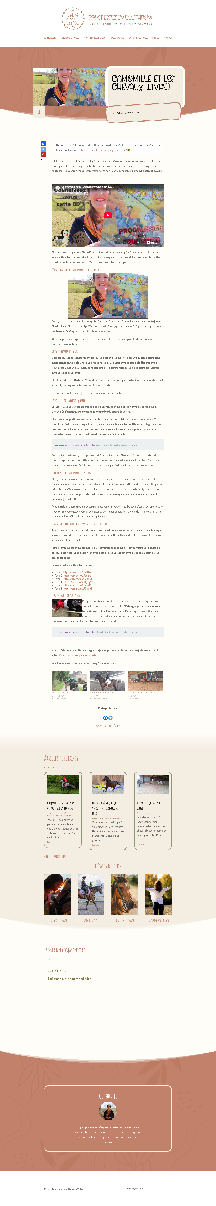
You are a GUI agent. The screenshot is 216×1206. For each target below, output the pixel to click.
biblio (120, 113)
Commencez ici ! (50, 38)
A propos (155, 38)
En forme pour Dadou (138, 38)
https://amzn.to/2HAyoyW (78, 582)
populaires (68, 815)
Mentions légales (132, 1189)
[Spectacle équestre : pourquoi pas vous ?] (145, 681)
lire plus (50, 842)
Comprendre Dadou (125, 920)
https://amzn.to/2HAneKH (78, 585)
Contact (168, 38)
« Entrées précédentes (55, 856)
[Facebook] (105, 715)
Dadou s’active (117, 38)
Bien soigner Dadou (57, 920)
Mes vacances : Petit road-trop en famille (65, 692)
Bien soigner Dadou (70, 38)
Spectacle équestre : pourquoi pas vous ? (141, 692)
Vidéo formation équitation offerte (78, 655)
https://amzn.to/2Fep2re (77, 575)
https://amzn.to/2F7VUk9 (78, 588)
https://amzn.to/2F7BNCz (78, 578)
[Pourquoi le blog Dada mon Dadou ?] (107, 681)
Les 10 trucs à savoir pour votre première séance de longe (105, 808)
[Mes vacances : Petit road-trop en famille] (69, 681)
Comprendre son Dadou (95, 38)
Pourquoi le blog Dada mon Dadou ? (102, 692)
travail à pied (117, 818)
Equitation (51, 815)
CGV (141, 1189)
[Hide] (41, 159)
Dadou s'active (132, 112)
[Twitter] (110, 715)
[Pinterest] (43, 154)
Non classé (60, 815)
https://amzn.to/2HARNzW (77, 572)
